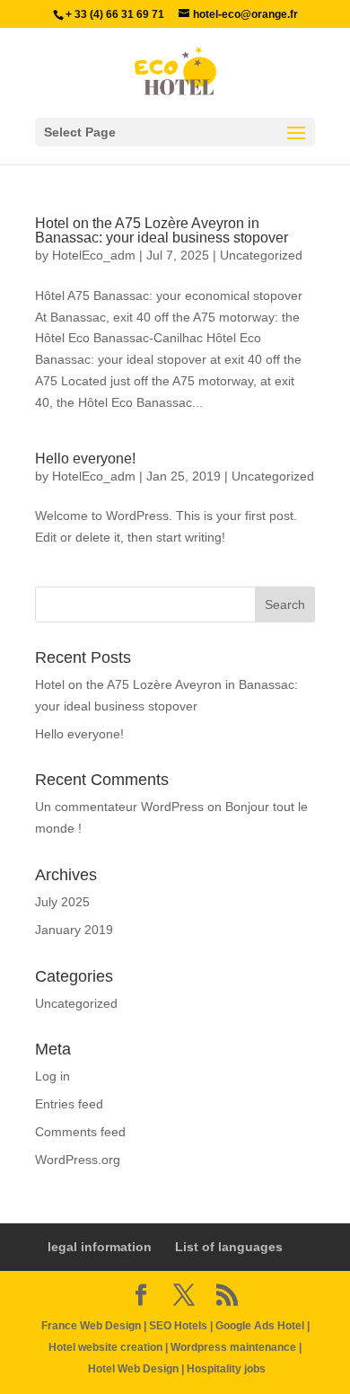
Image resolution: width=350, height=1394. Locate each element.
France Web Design (92, 1325)
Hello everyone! (85, 458)
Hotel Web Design (133, 1369)
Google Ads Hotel (259, 1325)
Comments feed (80, 1132)
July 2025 (62, 902)
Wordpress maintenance (233, 1347)
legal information (100, 1247)
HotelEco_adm (94, 255)
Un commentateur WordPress (119, 806)
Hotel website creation (105, 1347)
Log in (52, 1076)
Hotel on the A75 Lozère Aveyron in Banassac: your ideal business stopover (161, 230)
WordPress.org (77, 1159)
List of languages (229, 1247)
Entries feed (69, 1104)
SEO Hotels (178, 1325)
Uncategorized (261, 255)
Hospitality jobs (226, 1369)
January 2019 (74, 929)
